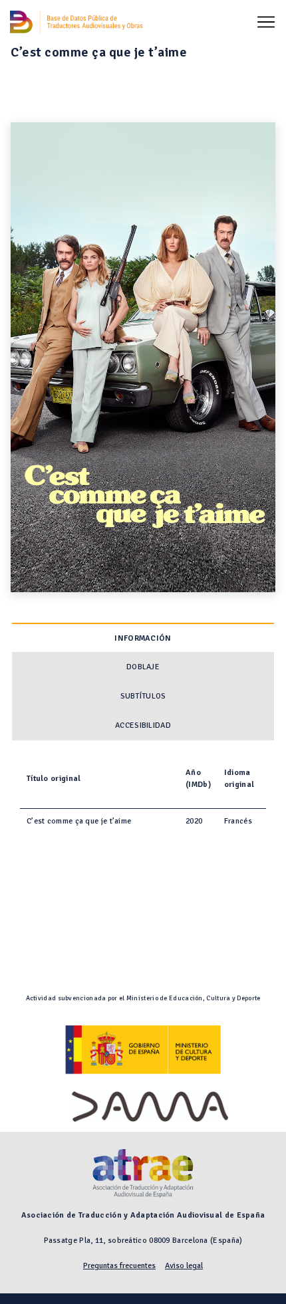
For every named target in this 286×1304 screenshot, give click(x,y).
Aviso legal (184, 1266)
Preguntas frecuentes (119, 1266)
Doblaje (143, 667)
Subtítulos (143, 696)
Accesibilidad (143, 725)
